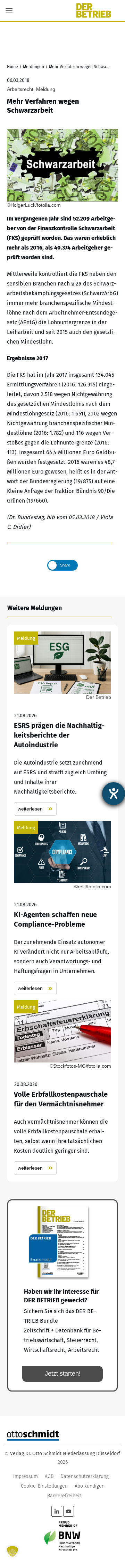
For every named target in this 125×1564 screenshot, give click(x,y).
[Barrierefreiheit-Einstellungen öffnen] (113, 793)
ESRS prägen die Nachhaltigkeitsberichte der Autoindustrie (62, 723)
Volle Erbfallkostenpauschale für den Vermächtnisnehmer (62, 1087)
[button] (12, 1551)
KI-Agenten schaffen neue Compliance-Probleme (62, 908)
